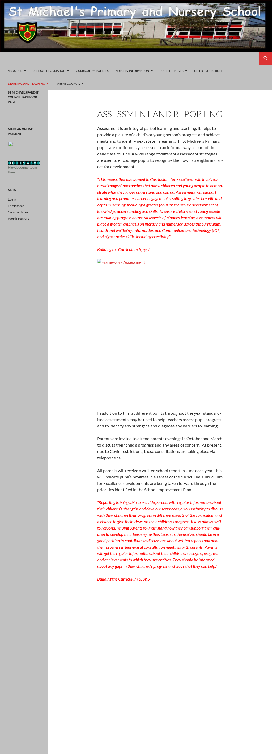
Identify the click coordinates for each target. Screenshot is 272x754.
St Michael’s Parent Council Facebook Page (23, 97)
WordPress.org (18, 219)
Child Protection (208, 71)
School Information (49, 71)
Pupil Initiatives (172, 71)
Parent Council (68, 83)
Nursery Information (132, 71)
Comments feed (19, 212)
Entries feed (16, 206)
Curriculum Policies (92, 71)
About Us (15, 71)
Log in (12, 199)
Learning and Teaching (26, 83)
